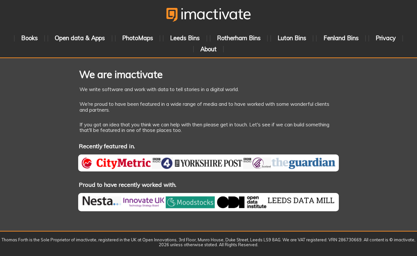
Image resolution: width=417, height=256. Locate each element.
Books (29, 38)
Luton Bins (292, 38)
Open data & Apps (80, 38)
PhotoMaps (137, 38)
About (208, 49)
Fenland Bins (341, 38)
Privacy (386, 38)
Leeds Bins (185, 38)
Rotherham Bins (239, 38)
